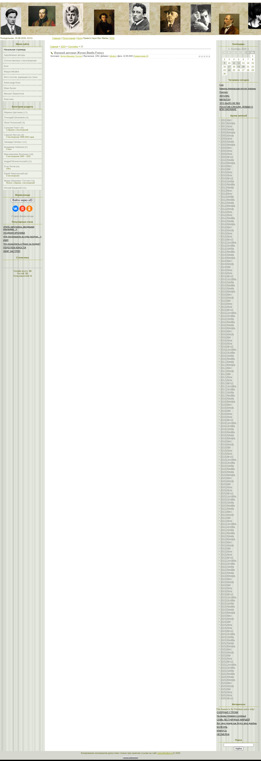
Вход (79, 38)
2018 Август (227, 419)
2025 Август (227, 661)
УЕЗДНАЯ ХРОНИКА (14, 233)
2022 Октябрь (228, 563)
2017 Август (227, 383)
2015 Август (227, 309)
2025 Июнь (226, 658)
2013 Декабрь (228, 251)
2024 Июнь (226, 624)
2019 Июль (226, 453)
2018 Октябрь (228, 426)
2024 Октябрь (228, 634)
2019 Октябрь (228, 462)
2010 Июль (226, 175)
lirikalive (112, 56)
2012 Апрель (227, 208)
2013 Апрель (227, 230)
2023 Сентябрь (228, 597)
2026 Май (226, 689)
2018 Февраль (228, 401)
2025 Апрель (227, 652)
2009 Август (227, 156)
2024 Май (226, 621)
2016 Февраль (228, 328)
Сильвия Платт (12, 127)
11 (234, 63)
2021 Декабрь (228, 533)
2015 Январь (227, 288)
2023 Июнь (226, 588)
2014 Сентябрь (228, 279)
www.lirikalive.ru (165, 753)
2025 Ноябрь (227, 670)
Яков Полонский (12, 122)
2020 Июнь (226, 487)
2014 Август (227, 276)
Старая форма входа (22, 216)
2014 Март (226, 260)
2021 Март (226, 511)
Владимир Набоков (14, 147)
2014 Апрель (227, 263)
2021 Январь (227, 508)
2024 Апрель (227, 618)
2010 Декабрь (228, 184)
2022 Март (226, 542)
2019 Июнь (226, 450)
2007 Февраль (228, 123)
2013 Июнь (226, 233)
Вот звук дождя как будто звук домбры (237, 723)
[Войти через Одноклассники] (29, 209)
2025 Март (226, 649)
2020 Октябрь (228, 499)
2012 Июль (226, 214)
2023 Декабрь (228, 606)
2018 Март (226, 404)
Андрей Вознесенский (15, 161)
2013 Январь (227, 221)
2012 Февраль (228, 205)
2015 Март (226, 294)
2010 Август (227, 178)
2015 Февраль (228, 291)
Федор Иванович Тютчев (17, 180)
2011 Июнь (226, 190)
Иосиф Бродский (13, 188)
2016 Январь (227, 325)
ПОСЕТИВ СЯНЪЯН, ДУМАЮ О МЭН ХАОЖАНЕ (236, 108)
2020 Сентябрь (228, 496)
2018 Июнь (226, 413)
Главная (56, 38)
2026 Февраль (228, 679)
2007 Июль (226, 126)
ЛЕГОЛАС (224, 96)
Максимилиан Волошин (16, 154)
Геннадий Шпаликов (14, 117)
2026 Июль (226, 695)
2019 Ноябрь (227, 465)
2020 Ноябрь (227, 502)
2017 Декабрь (228, 395)
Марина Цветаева (13, 112)
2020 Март (226, 478)
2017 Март (226, 367)
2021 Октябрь (228, 526)
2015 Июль (226, 306)
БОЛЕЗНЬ (222, 727)
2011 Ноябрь (227, 196)
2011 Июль (226, 193)
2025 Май (226, 655)
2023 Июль (226, 591)
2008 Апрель (227, 135)
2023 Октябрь (228, 600)
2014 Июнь (226, 270)
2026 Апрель (227, 686)
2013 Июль (226, 236)
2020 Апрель (227, 481)
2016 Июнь (226, 340)
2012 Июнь (226, 211)
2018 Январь (227, 398)
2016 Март (226, 331)
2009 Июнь (226, 150)
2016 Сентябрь (228, 349)
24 (229, 70)
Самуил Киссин (12, 135)
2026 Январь (227, 676)
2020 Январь (227, 471)
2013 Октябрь (228, 245)
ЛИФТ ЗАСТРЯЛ (11, 251)
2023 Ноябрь (227, 603)
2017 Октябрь (228, 389)
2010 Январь (227, 159)
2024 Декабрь (228, 640)
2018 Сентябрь (228, 422)
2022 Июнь (226, 551)
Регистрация (68, 38)
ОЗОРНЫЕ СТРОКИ (227, 712)
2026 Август (227, 698)
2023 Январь (227, 572)
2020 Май (226, 484)
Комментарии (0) (141, 56)
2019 (63, 46)
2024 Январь (227, 609)
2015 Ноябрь (227, 318)
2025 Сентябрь (228, 664)
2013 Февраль (228, 224)
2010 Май (226, 169)
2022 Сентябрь (228, 560)
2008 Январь (227, 129)
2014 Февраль (228, 257)
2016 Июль (226, 343)
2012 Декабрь (228, 218)
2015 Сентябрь (228, 312)
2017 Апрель (227, 370)
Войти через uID (22, 200)
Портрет (223, 92)
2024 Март (226, 615)
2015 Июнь (226, 303)
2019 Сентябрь (228, 459)
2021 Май (226, 517)
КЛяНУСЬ (222, 730)
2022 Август (227, 557)
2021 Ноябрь (227, 530)
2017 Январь (227, 361)
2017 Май (226, 374)
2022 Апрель (227, 545)
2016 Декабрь (228, 358)
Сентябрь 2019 (238, 49)
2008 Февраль (228, 132)
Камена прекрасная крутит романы (237, 88)
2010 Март (226, 166)
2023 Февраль (228, 575)
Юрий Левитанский (14, 173)
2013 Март (226, 227)
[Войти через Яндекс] (22, 209)
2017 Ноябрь (227, 392)
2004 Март (226, 120)
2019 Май (226, 447)
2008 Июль (226, 138)
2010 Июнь (226, 172)
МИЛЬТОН (224, 99)
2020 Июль (226, 490)
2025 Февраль (228, 646)
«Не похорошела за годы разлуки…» (22, 236)
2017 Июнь (226, 377)
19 (238, 66)
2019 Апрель (227, 444)
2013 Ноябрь (227, 248)
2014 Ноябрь (227, 282)
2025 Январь (227, 643)
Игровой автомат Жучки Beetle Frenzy (79, 52)
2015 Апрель (227, 297)
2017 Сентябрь (228, 386)
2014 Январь (227, 254)
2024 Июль (226, 627)
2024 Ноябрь (227, 637)
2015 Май (226, 300)
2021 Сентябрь (228, 523)
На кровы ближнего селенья (231, 716)
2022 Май (226, 548)
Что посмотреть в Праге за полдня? (21, 244)
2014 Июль (226, 273)
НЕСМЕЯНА (223, 734)
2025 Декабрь (228, 673)
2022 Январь (227, 536)
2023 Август (227, 594)
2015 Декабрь (228, 322)
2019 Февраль (228, 438)
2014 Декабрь (228, 285)
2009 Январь (227, 141)
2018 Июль (226, 416)
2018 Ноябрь (227, 429)
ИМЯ (5, 240)
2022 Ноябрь (227, 566)
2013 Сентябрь (228, 242)
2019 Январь (227, 435)
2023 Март (226, 578)
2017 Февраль (228, 364)
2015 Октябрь (228, 315)
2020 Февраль (228, 474)
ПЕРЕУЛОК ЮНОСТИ (14, 247)
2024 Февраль (228, 612)
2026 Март (226, 682)
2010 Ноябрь (227, 181)
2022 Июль (226, 554)
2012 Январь (227, 202)
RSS (112, 38)
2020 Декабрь (228, 505)
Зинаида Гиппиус (13, 142)
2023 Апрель (227, 582)
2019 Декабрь (228, 468)
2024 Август (227, 630)
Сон (221, 85)
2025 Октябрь (228, 667)
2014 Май (226, 266)
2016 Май (226, 337)
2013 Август (227, 239)
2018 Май (226, 410)
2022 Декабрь (228, 569)
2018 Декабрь (228, 432)
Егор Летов (9, 166)
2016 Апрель (227, 334)
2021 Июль (226, 520)
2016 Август (227, 346)
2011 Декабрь (228, 199)
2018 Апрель (227, 407)
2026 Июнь (226, 692)
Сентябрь (73, 46)
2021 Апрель (227, 514)
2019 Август (227, 456)
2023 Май (226, 585)
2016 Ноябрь (227, 355)
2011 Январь (227, 187)
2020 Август (227, 493)
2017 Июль (226, 380)
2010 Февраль (228, 162)
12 (238, 63)
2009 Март (226, 147)
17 (229, 66)
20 (243, 66)
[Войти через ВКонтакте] (15, 209)
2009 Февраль (228, 144)
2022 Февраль (228, 539)
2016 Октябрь (228, 352)
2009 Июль (226, 153)
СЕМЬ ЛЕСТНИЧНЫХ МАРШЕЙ (233, 719)
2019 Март (226, 441)
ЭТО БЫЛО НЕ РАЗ (229, 103)
